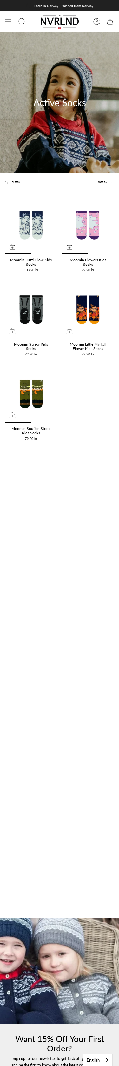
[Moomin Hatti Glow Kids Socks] (31, 225)
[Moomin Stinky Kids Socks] (31, 309)
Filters (16, 182)
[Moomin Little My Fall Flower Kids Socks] (88, 309)
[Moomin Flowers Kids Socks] (88, 225)
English (93, 1060)
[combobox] (98, 1060)
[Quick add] (12, 246)
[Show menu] (8, 21)
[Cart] (110, 21)
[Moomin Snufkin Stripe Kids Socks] (31, 394)
